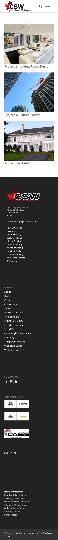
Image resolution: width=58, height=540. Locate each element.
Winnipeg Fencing (15, 254)
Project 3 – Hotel (16, 163)
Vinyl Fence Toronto (16, 257)
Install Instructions (14, 324)
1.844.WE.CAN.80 (14, 228)
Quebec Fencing (14, 244)
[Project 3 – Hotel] (29, 159)
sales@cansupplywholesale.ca (21, 221)
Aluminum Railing (15, 247)
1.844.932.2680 (13, 231)
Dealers (8, 308)
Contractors (10, 304)
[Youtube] (16, 381)
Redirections (10, 452)
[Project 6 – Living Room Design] (29, 63)
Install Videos (11, 329)
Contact (8, 300)
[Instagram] (11, 381)
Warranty (9, 337)
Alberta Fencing (14, 241)
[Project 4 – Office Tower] (29, 111)
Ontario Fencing (14, 234)
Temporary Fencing (14, 341)
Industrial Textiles (14, 320)
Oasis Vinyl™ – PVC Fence (17, 333)
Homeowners (11, 316)
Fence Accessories (14, 312)
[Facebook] (6, 381)
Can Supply (20, 533)
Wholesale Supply (13, 345)
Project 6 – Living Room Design (27, 66)
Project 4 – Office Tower (22, 115)
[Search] (40, 6)
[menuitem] (40, 6)
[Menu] (47, 6)
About (7, 291)
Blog (6, 295)
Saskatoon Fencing (15, 237)
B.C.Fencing (12, 261)
